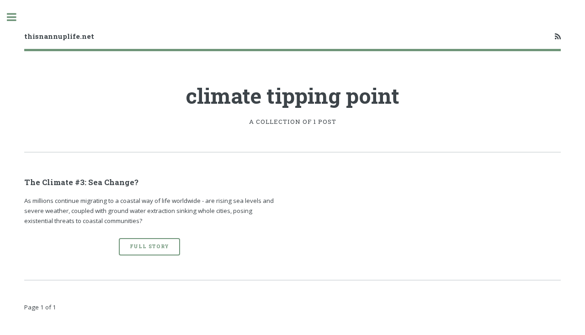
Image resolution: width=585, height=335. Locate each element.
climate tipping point (292, 95)
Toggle (16, 17)
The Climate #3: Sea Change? (81, 182)
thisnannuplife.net (59, 36)
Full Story (149, 246)
